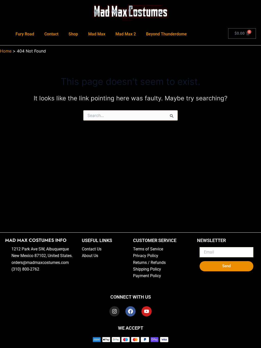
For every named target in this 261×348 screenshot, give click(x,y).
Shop (73, 34)
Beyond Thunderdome (166, 34)
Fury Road (25, 34)
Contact (51, 34)
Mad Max (96, 34)
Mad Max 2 (125, 34)
